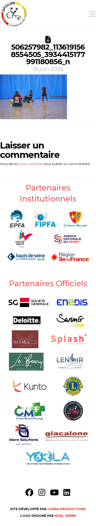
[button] (92, 14)
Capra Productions (66, 509)
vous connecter (31, 164)
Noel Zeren (65, 516)
